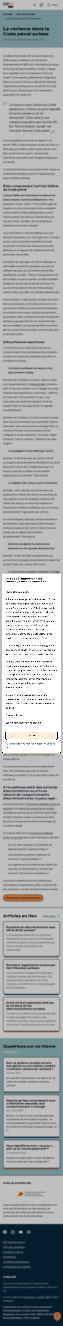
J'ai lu (31, 735)
